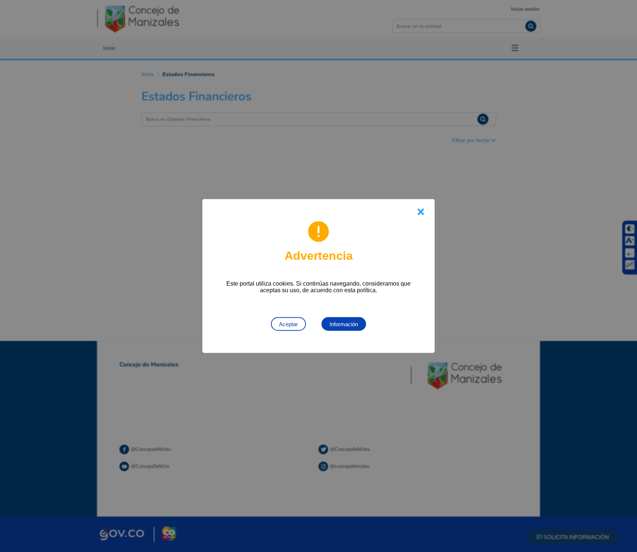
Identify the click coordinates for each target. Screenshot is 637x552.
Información (344, 324)
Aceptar (288, 324)
